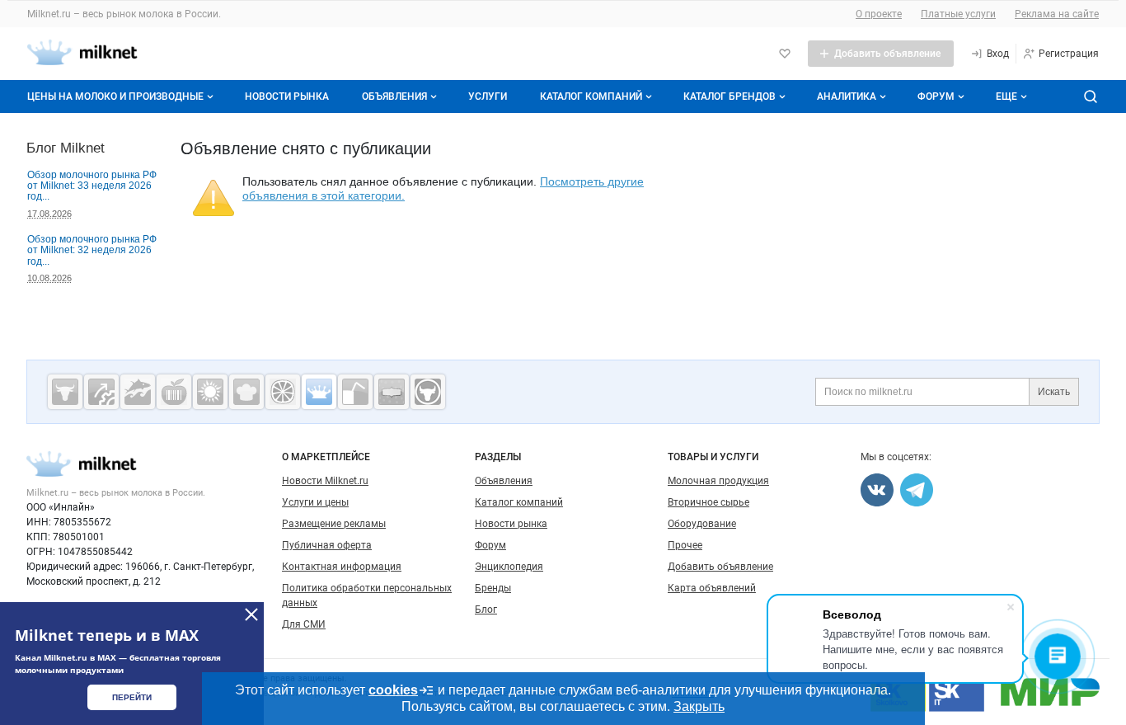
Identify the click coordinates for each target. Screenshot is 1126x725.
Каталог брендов (729, 96)
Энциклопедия (509, 566)
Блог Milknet (65, 147)
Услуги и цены (315, 502)
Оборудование (702, 524)
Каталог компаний (591, 96)
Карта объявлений (712, 588)
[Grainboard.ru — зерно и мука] (210, 392)
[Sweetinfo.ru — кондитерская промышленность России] (246, 392)
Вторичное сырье (708, 502)
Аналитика (846, 96)
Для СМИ (304, 624)
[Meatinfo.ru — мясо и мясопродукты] (65, 392)
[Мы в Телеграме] (916, 489)
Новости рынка (287, 96)
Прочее (685, 545)
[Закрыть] (251, 614)
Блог (486, 609)
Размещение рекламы (334, 524)
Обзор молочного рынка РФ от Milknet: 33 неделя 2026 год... (92, 186)
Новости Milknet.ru (325, 481)
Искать (1054, 392)
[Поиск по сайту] (1090, 96)
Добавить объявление (720, 566)
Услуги (487, 96)
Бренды (493, 588)
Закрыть (699, 706)
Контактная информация (341, 566)
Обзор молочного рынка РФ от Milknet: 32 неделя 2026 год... (92, 250)
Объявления (394, 96)
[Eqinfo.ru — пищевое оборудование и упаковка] (101, 392)
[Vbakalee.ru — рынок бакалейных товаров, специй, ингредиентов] (391, 392)
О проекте (879, 14)
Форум (936, 96)
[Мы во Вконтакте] (877, 489)
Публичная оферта (327, 545)
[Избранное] (784, 53)
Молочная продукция (718, 481)
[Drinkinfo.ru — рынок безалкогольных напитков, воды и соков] (355, 392)
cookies (393, 690)
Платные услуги (958, 14)
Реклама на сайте (1057, 14)
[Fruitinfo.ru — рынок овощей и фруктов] (283, 392)
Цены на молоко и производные (115, 96)
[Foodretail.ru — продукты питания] (174, 392)
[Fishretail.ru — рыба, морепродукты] (137, 392)
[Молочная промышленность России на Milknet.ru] (319, 392)
